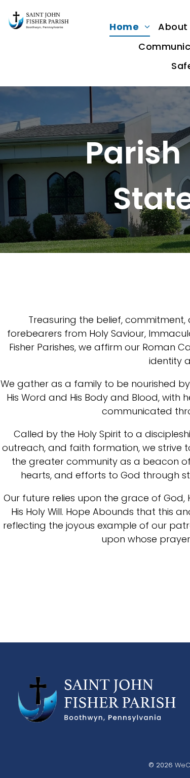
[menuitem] (129, 27)
